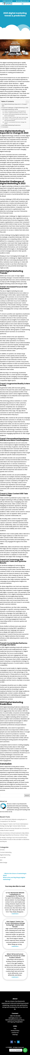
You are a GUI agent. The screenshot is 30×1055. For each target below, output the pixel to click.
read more (15, 914)
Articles (2, 850)
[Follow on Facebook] (11, 1042)
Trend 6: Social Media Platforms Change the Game (15, 122)
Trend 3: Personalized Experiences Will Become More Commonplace (15, 115)
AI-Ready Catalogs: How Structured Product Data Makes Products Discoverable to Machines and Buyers (14, 839)
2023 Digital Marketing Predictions (11, 125)
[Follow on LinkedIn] (18, 1042)
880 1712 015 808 (8, 1)
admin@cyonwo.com (23, 1)
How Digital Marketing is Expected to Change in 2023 (14, 105)
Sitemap (15, 1034)
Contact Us (15, 1032)
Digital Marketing (5, 855)
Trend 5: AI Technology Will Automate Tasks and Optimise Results (15, 119)
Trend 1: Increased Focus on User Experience (15, 111)
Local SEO (3, 857)
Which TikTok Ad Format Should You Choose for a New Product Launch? (15, 956)
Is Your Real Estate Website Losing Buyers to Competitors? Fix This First (15, 894)
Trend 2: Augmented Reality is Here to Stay (15, 112)
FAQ (15, 1028)
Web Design (3, 862)
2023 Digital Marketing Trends (10, 109)
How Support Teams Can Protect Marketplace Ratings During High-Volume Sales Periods (15, 924)
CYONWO (9, 1047)
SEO (1, 860)
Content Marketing (5, 852)
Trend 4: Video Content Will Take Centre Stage (16, 117)
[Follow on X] (15, 1042)
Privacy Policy (15, 1030)
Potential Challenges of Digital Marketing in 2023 (15, 107)
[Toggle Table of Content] (26, 101)
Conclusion (5, 127)
